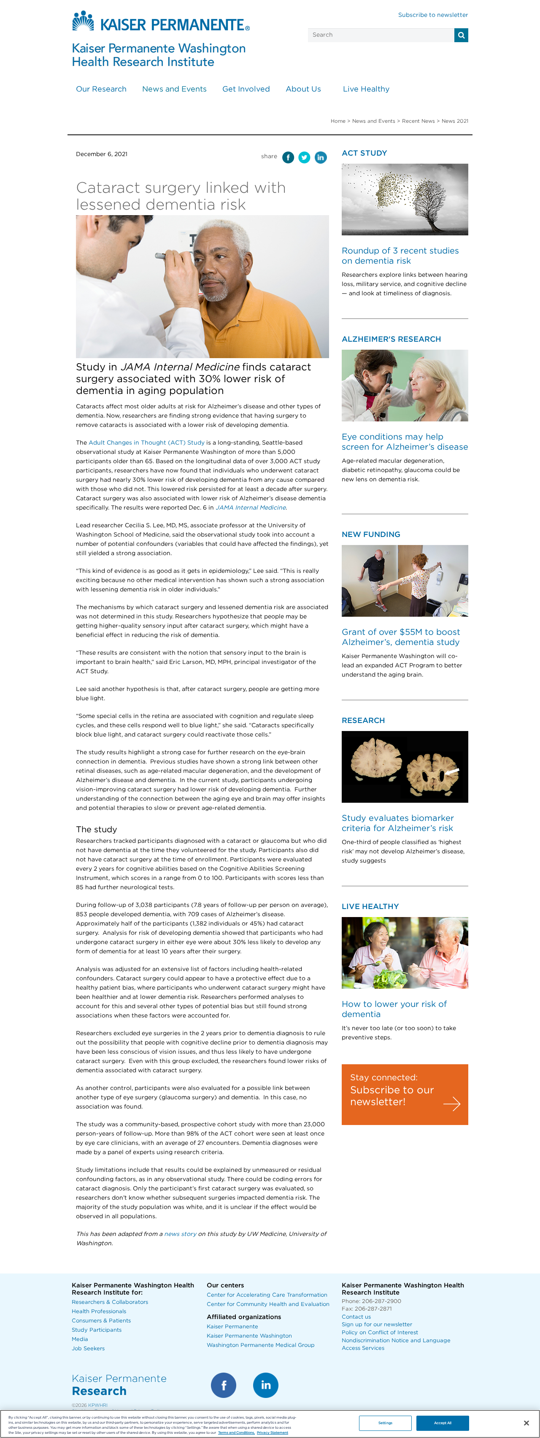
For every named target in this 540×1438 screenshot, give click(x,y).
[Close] (526, 1423)
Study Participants (97, 1330)
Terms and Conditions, (236, 1433)
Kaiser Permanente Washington (249, 1336)
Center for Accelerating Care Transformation (267, 1295)
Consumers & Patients (101, 1321)
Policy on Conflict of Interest (380, 1332)
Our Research (101, 89)
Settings (385, 1423)
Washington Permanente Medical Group (261, 1345)
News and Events (174, 89)
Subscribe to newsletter (433, 15)
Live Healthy (366, 89)
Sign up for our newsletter (377, 1324)
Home (338, 121)
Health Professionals (99, 1311)
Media (80, 1339)
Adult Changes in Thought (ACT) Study (147, 443)
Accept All (443, 1423)
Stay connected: (384, 1078)
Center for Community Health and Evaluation (268, 1304)
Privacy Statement (272, 1433)
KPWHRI (98, 1405)
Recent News (418, 121)
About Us (303, 89)
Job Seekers (88, 1349)
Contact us (356, 1317)
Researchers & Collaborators (110, 1302)
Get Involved (246, 89)
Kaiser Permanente (232, 1327)
